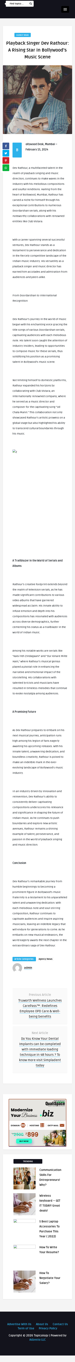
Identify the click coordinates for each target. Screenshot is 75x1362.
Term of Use (26, 1328)
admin (28, 967)
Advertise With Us (19, 1324)
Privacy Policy (48, 1328)
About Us (42, 1324)
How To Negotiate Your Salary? (49, 1278)
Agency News (22, 35)
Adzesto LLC (37, 1339)
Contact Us (60, 1324)
